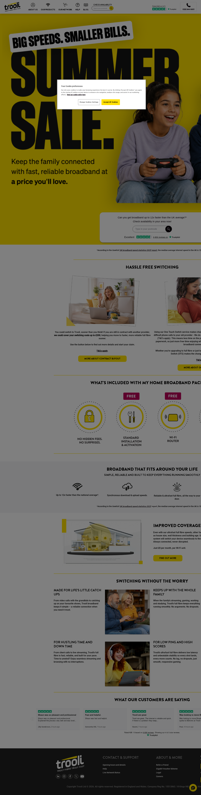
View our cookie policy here (76, 95)
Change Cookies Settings (89, 102)
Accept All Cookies (111, 102)
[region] (101, 94)
